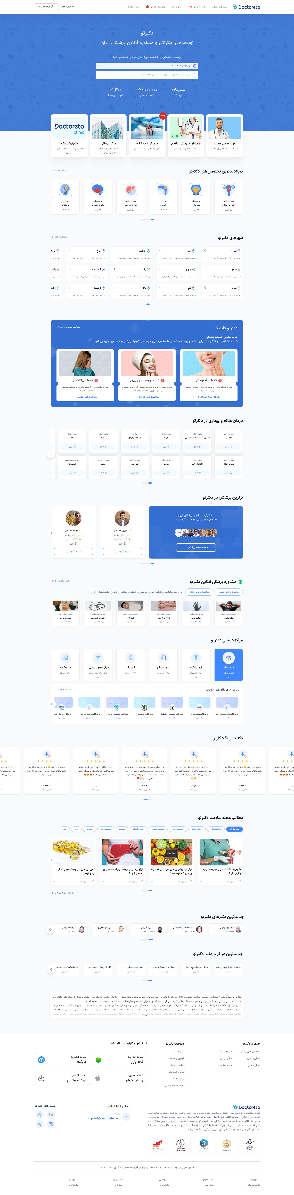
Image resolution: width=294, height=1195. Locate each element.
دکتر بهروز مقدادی (123, 531)
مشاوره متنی (254, 1065)
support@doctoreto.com (104, 1119)
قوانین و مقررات (176, 1058)
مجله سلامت (134, 7)
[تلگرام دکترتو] (40, 1124)
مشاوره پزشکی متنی (199, 592)
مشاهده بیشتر (195, 1129)
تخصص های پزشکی (250, 1051)
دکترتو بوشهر (118, 1179)
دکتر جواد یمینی (227, 927)
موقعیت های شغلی (174, 1085)
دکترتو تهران (255, 1179)
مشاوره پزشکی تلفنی (229, 592)
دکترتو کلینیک (225, 1051)
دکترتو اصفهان (209, 1179)
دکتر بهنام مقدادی (73, 531)
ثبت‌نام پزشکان (68, 7)
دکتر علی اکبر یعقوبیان (107, 927)
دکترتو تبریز (73, 1185)
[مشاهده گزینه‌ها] (98, 66)
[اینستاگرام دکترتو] (51, 1124)
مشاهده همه (64, 690)
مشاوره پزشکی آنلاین (229, 616)
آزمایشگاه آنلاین (157, 7)
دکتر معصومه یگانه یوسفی (183, 927)
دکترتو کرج (164, 1185)
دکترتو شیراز (164, 1179)
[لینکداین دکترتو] (51, 1115)
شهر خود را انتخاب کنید (180, 66)
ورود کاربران (44, 7)
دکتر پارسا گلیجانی (147, 927)
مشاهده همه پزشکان (198, 547)
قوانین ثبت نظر (176, 1072)
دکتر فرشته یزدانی (69, 927)
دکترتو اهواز (210, 1185)
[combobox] (144, 75)
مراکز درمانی (176, 7)
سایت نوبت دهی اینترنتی (233, 1125)
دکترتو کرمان (119, 1185)
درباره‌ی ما (179, 1051)
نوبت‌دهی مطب (219, 7)
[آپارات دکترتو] (40, 1115)
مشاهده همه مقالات (64, 893)
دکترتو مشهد (73, 1179)
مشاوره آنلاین (199, 7)
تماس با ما (178, 1079)
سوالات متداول (177, 1065)
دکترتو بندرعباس (253, 1185)
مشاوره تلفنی (253, 1058)
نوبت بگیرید (124, 551)
